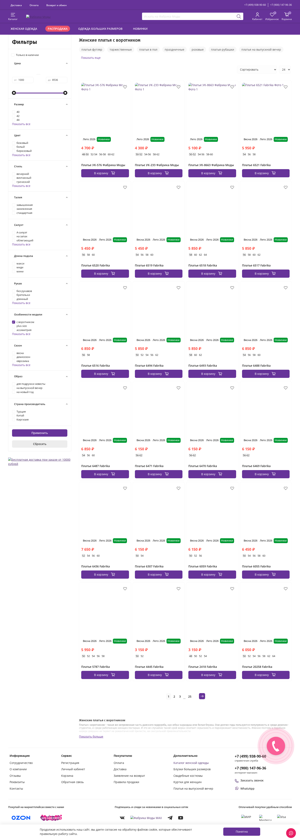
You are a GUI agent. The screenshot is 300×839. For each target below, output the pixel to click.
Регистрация (70, 763)
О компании (18, 769)
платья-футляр (91, 49)
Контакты (16, 788)
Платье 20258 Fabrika (257, 667)
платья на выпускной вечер (261, 49)
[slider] (14, 93)
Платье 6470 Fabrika (202, 466)
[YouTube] (180, 817)
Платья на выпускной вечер (193, 788)
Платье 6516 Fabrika (95, 365)
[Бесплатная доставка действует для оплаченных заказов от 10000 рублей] (39, 461)
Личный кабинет (73, 769)
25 (189, 696)
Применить (39, 433)
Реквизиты (17, 782)
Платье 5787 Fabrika (95, 667)
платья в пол (148, 49)
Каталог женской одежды (191, 763)
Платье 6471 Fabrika (149, 466)
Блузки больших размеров (192, 769)
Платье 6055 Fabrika (256, 566)
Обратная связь (72, 782)
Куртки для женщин (187, 782)
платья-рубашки (222, 49)
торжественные (121, 49)
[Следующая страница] (202, 696)
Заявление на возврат (129, 776)
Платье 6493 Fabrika (202, 365)
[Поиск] (239, 16)
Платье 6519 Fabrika (149, 265)
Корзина (67, 776)
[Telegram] (170, 817)
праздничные (174, 49)
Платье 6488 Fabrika (256, 365)
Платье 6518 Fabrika (202, 265)
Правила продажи (126, 782)
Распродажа (58, 29)
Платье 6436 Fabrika (95, 566)
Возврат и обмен (56, 5)
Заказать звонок (252, 780)
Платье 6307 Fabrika (149, 566)
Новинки (140, 29)
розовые (198, 49)
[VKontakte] (122, 817)
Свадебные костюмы (188, 776)
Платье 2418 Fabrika (202, 667)
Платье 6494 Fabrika (149, 365)
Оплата (34, 5)
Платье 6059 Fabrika (202, 566)
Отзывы (15, 776)
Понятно (242, 831)
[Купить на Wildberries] (51, 818)
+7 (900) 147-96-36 (281, 5)
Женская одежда (24, 29)
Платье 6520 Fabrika (95, 265)
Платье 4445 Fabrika (149, 667)
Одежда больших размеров (100, 29)
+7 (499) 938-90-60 (255, 5)
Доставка (16, 5)
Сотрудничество (21, 763)
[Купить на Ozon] (21, 818)
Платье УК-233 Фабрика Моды (157, 165)
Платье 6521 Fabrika (256, 165)
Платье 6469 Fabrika (256, 466)
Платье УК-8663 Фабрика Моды (211, 165)
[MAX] (146, 818)
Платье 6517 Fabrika (256, 265)
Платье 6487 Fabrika (95, 466)
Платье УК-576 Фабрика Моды (103, 165)
